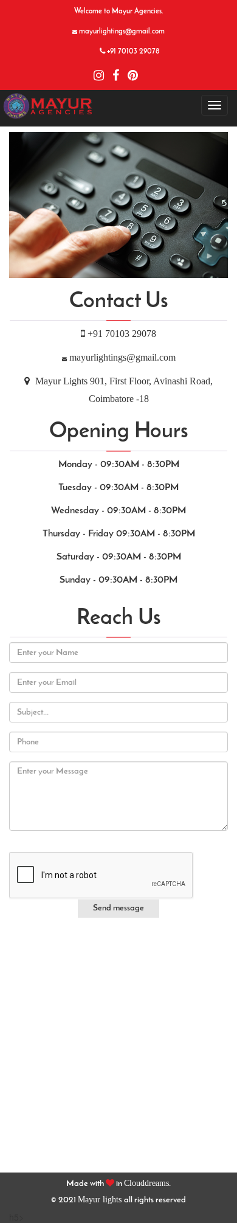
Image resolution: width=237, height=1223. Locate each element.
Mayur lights (101, 1199)
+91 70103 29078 (122, 333)
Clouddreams (146, 1183)
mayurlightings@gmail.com (122, 357)
